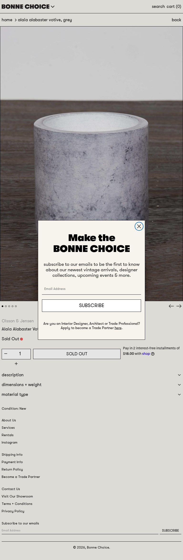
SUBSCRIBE (91, 305)
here (118, 328)
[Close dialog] (139, 226)
